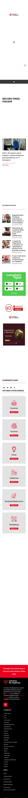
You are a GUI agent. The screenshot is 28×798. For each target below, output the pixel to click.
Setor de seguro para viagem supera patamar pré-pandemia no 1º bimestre (13, 156)
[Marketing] (14, 519)
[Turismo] (14, 426)
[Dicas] (14, 449)
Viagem (6, 766)
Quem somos (7, 779)
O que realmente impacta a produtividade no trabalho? (18, 258)
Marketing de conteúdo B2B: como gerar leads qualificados (18, 232)
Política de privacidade (9, 789)
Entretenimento (8, 729)
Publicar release (8, 782)
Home (5, 773)
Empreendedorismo (14, 501)
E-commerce (7, 720)
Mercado (6, 740)
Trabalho (6, 757)
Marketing (14, 525)
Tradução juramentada (10, 759)
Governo (14, 408)
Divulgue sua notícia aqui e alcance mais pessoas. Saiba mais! (14, 671)
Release (6, 748)
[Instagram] (5, 705)
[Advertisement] (14, 121)
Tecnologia (7, 755)
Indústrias (14, 478)
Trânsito (6, 762)
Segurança (6, 753)
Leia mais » (5, 165)
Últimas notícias (8, 776)
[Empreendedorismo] (14, 495)
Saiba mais (14, 412)
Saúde (5, 751)
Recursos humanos (9, 746)
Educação (6, 722)
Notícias (6, 744)
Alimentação (7, 713)
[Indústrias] (14, 472)
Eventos (6, 731)
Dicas (14, 455)
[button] (14, 42)
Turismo (14, 431)
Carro (5, 715)
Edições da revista (8, 784)
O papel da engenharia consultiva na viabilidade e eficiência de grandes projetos (19, 245)
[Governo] (14, 402)
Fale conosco (7, 787)
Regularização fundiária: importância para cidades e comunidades (18, 219)
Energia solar (7, 726)
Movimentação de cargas (10, 742)
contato (8, 693)
